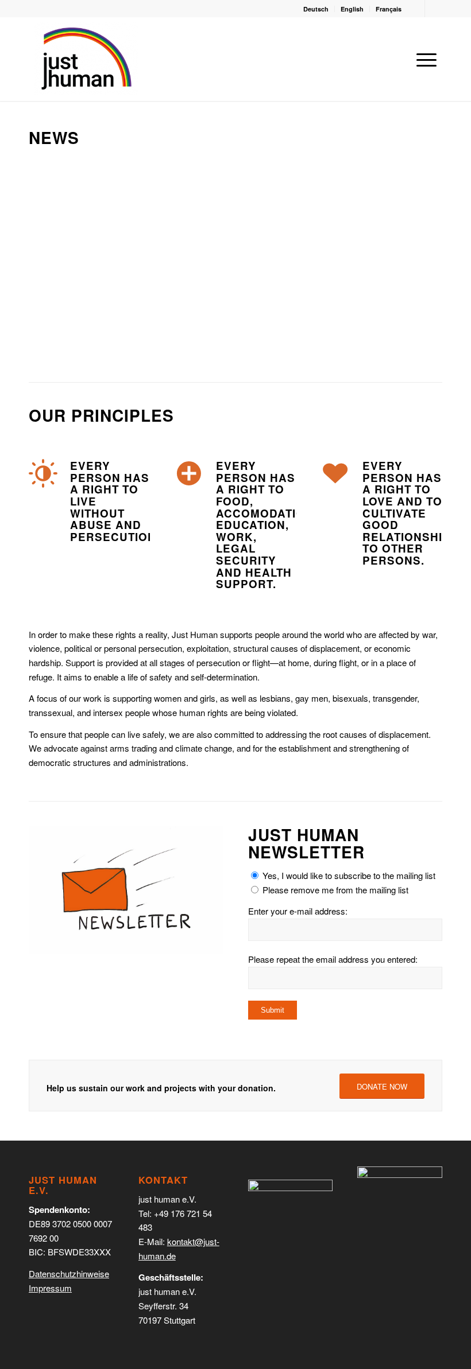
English (352, 9)
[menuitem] (316, 9)
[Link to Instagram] (416, 8)
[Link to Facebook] (433, 8)
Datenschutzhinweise (69, 1273)
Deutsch (316, 9)
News (54, 137)
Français (388, 9)
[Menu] (424, 59)
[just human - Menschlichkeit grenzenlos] (86, 58)
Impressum (50, 1288)
